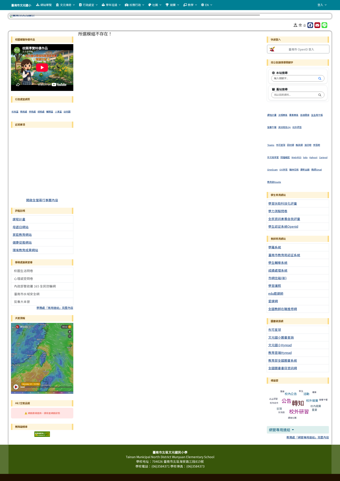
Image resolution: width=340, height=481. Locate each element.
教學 (191, 5)
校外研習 (299, 411)
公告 (286, 400)
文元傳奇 (65, 5)
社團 (155, 5)
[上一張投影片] (18, 16)
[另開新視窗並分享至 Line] (324, 25)
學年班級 (111, 5)
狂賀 (279, 408)
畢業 (314, 392)
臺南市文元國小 (21, 5)
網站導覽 (46, 5)
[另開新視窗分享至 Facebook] (310, 25)
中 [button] (300, 25)
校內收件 (274, 402)
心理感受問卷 (23, 278)
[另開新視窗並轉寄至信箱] (317, 25)
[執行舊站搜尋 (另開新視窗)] (319, 95)
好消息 (281, 412)
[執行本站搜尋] (319, 78)
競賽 (173, 5)
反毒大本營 (22, 301)
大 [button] (295, 24)
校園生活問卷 (23, 271)
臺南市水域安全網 (26, 294)
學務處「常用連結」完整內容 (54, 308)
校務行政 (135, 5)
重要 (314, 410)
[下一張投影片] (322, 16)
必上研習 (273, 398)
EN (207, 5)
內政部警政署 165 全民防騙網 (35, 286)
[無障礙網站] (42, 433)
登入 (320, 5)
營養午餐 (323, 399)
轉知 (298, 402)
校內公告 (291, 393)
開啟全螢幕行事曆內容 (42, 200)
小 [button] (304, 25)
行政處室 (88, 5)
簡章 (282, 391)
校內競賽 (315, 406)
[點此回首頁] (170, 16)
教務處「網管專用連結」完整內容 (308, 437)
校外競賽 (312, 400)
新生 (301, 390)
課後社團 (292, 417)
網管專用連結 (280, 429)
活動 (306, 393)
